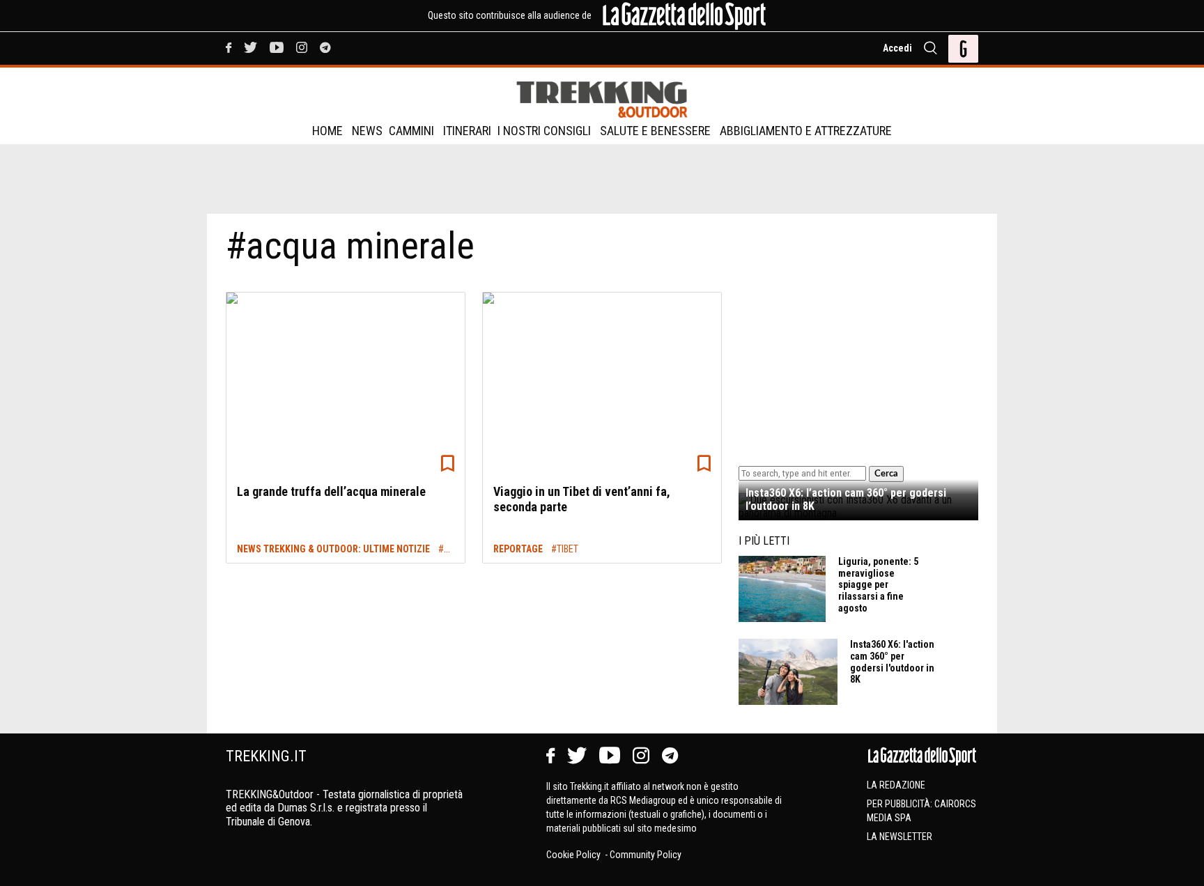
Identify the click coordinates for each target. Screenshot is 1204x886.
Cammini (411, 130)
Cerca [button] (886, 474)
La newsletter (899, 836)
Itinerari (467, 130)
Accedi (897, 48)
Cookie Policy (574, 854)
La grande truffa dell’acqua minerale (331, 491)
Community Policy (645, 854)
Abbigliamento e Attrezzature (806, 130)
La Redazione (896, 785)
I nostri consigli (544, 130)
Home (327, 130)
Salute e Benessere (655, 130)
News (367, 130)
